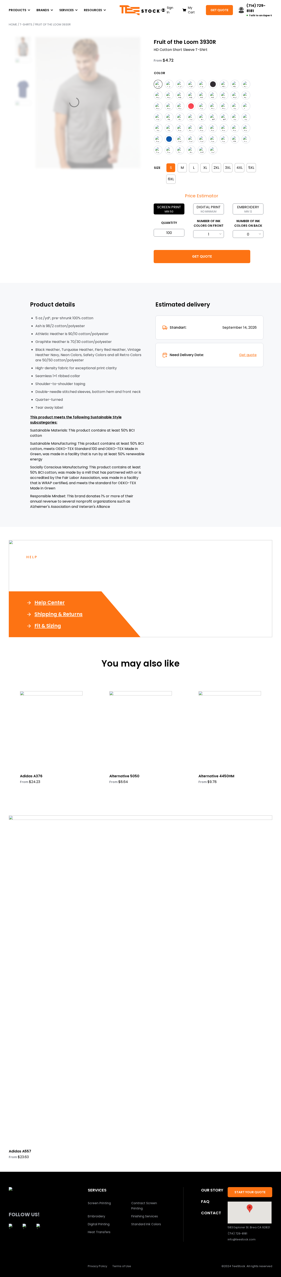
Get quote (248, 354)
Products (17, 10)
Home (13, 24)
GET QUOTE (219, 10)
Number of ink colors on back (248, 223)
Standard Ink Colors (146, 1224)
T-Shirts (26, 24)
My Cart (191, 9)
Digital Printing (99, 1224)
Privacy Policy (97, 1266)
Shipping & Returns (58, 614)
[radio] (158, 84)
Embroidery (96, 1216)
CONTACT (211, 1213)
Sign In (170, 9)
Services (66, 10)
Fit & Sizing (47, 625)
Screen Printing (99, 1203)
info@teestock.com (242, 1239)
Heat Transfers (99, 1232)
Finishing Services (144, 1216)
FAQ (205, 1201)
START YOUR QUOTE (249, 1192)
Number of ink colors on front (208, 223)
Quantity (169, 223)
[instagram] (11, 1226)
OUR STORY (212, 1190)
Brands (42, 10)
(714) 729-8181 (237, 1233)
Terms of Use (121, 1266)
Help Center (49, 602)
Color (159, 73)
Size (157, 168)
